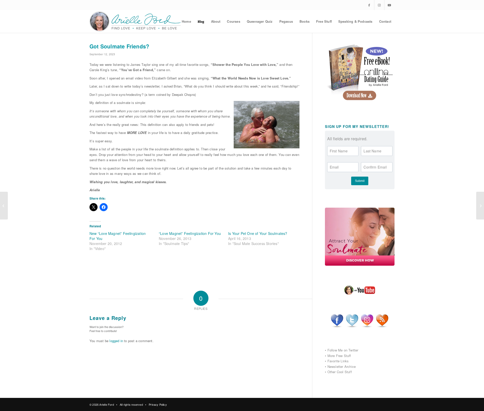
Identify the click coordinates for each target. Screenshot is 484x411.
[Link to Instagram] (379, 5)
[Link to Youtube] (389, 5)
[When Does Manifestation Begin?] (4, 206)
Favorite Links (338, 361)
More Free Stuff (339, 355)
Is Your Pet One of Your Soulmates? (257, 233)
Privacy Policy (158, 404)
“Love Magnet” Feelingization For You (190, 233)
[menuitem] (186, 21)
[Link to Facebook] (369, 5)
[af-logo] (135, 21)
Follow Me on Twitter (342, 350)
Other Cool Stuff (339, 371)
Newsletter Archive (341, 366)
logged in (116, 340)
